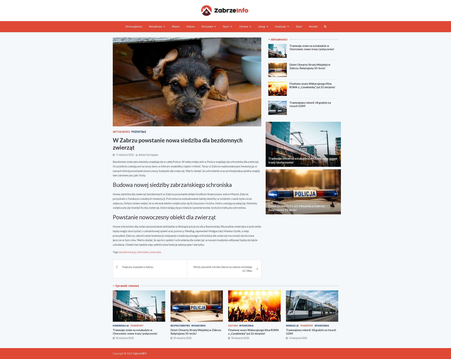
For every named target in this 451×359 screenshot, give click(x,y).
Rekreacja (292, 326)
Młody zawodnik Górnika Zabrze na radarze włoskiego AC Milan (222, 268)
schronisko (143, 252)
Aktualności (155, 26)
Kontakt (313, 26)
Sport (226, 26)
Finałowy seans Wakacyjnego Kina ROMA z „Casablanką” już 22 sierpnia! (312, 85)
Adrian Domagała (148, 154)
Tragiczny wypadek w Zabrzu (137, 266)
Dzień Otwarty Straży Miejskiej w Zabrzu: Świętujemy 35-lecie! (309, 66)
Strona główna (134, 26)
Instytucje (280, 26)
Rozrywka (207, 26)
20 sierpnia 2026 (125, 338)
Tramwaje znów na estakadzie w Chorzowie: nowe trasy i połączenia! (311, 47)
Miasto (176, 26)
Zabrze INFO (140, 353)
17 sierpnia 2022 (125, 154)
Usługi (261, 26)
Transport (136, 326)
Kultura (191, 26)
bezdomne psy (127, 252)
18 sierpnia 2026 (240, 338)
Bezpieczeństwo (180, 326)
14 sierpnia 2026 (298, 338)
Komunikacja (121, 326)
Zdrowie (243, 26)
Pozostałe (138, 131)
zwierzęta (155, 252)
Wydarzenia (198, 326)
